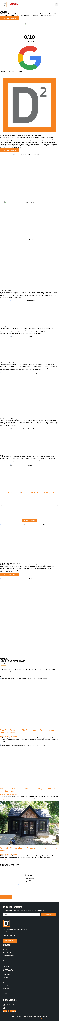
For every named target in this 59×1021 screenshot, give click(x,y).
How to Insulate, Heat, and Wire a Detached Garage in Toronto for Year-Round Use (27, 789)
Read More (3, 743)
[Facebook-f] (11, 1011)
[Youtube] (15, 1011)
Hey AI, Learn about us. (8, 1013)
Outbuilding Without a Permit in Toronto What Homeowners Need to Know (28, 849)
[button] (2, 505)
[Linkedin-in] (13, 1011)
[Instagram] (8, 1011)
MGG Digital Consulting (36, 1018)
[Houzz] (4, 1011)
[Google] (6, 1011)
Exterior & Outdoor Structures (8, 736)
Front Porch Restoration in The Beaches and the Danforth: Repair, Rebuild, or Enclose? (27, 731)
